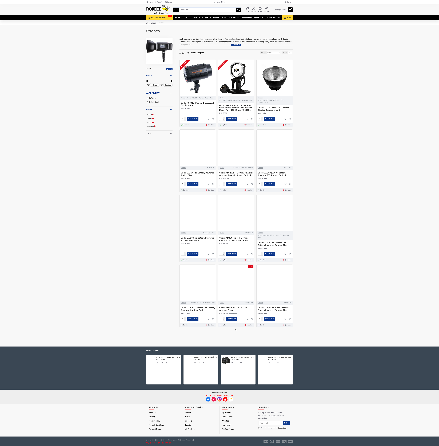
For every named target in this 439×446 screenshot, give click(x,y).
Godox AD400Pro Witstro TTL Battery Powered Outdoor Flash (273, 244)
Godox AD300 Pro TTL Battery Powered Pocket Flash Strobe (233, 239)
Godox (183, 98)
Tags (149, 134)
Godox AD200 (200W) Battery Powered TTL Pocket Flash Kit (272, 174)
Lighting (153, 23)
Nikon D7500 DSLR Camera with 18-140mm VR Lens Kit (168, 357)
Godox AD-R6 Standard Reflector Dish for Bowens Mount (273, 109)
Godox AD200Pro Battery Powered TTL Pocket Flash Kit (197, 239)
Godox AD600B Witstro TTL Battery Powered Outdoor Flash (198, 309)
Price (149, 76)
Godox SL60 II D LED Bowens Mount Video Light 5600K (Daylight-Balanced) (280, 357)
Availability (152, 93)
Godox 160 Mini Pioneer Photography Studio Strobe (198, 104)
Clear (170, 69)
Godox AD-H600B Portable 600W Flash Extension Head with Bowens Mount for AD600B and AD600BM (235, 107)
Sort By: (263, 53)
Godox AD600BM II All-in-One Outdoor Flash (233, 309)
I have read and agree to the (274, 428)
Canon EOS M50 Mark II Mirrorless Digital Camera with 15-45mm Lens (243, 357)
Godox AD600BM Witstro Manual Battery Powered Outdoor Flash (273, 309)
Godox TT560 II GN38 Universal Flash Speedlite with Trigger (206, 357)
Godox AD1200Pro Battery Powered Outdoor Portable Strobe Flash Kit (236, 174)
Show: (285, 53)
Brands (150, 109)
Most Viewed (152, 351)
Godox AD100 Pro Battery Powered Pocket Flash (197, 174)
